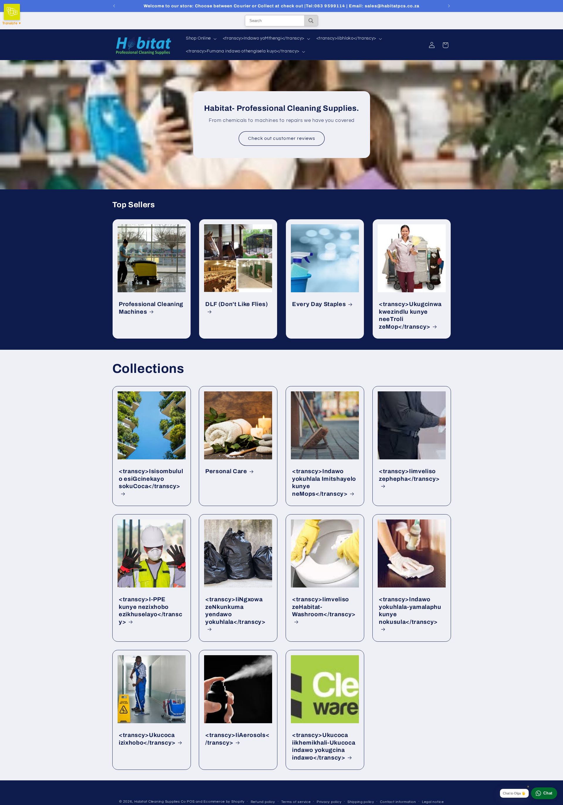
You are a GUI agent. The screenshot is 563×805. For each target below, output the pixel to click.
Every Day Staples (319, 304)
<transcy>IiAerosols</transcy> (237, 738)
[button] (200, 38)
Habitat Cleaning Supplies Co (160, 801)
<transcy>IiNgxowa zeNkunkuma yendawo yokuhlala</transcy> (235, 610)
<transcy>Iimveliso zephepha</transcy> (409, 475)
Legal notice (433, 802)
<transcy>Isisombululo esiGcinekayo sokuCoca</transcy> (151, 478)
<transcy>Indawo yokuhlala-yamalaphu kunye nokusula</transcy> (410, 610)
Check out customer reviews (281, 138)
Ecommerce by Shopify (224, 801)
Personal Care (226, 471)
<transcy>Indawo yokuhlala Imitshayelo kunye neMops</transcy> (324, 482)
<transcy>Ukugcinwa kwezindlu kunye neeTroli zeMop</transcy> (410, 315)
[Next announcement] (448, 6)
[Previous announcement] (114, 6)
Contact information (398, 802)
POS (190, 801)
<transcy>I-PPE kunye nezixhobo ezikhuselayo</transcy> (150, 610)
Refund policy (263, 802)
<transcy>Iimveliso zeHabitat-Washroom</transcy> (324, 606)
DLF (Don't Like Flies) (236, 304)
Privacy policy (329, 802)
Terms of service (296, 802)
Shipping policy (360, 802)
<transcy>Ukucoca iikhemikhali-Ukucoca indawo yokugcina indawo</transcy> (323, 746)
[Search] (311, 20)
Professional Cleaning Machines (151, 308)
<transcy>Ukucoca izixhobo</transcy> (147, 738)
